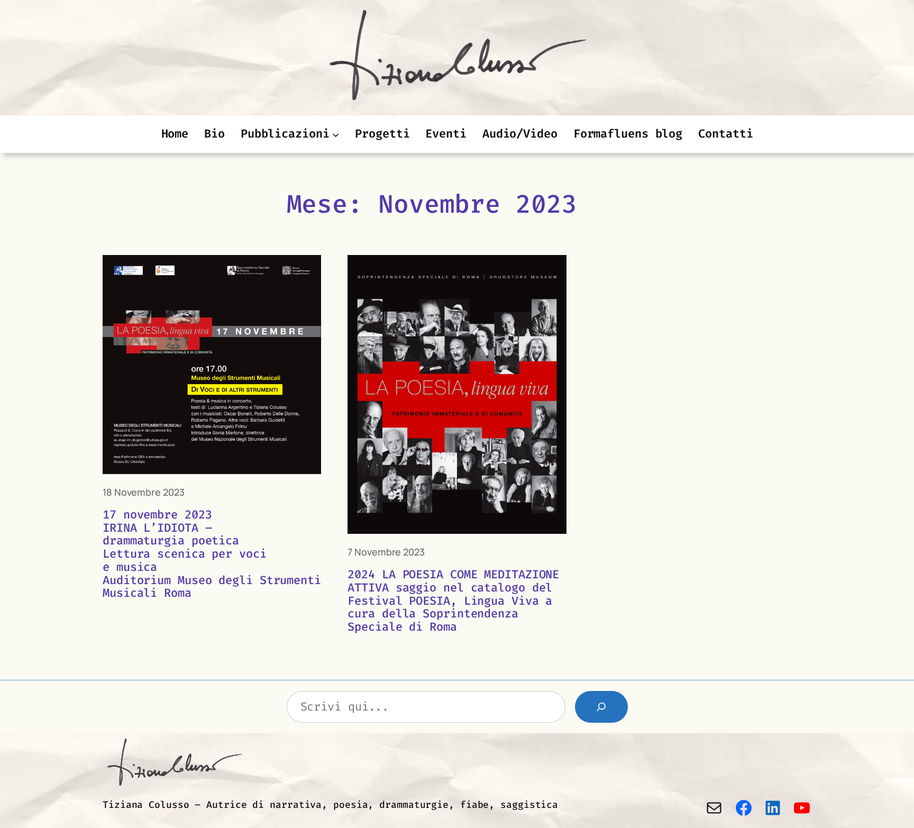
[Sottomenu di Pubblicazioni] (335, 134)
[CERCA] (601, 707)
